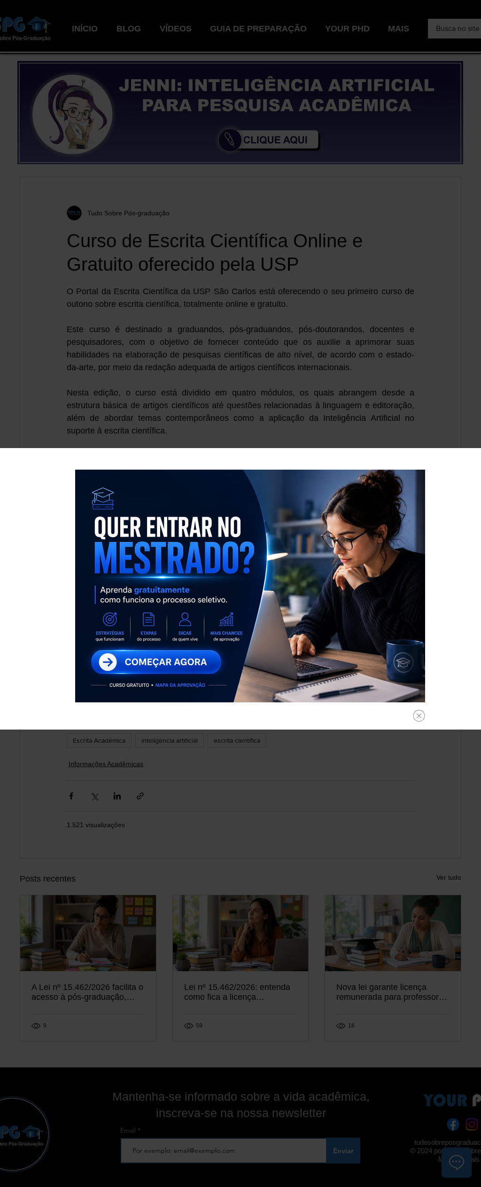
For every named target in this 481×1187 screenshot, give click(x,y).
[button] (419, 716)
